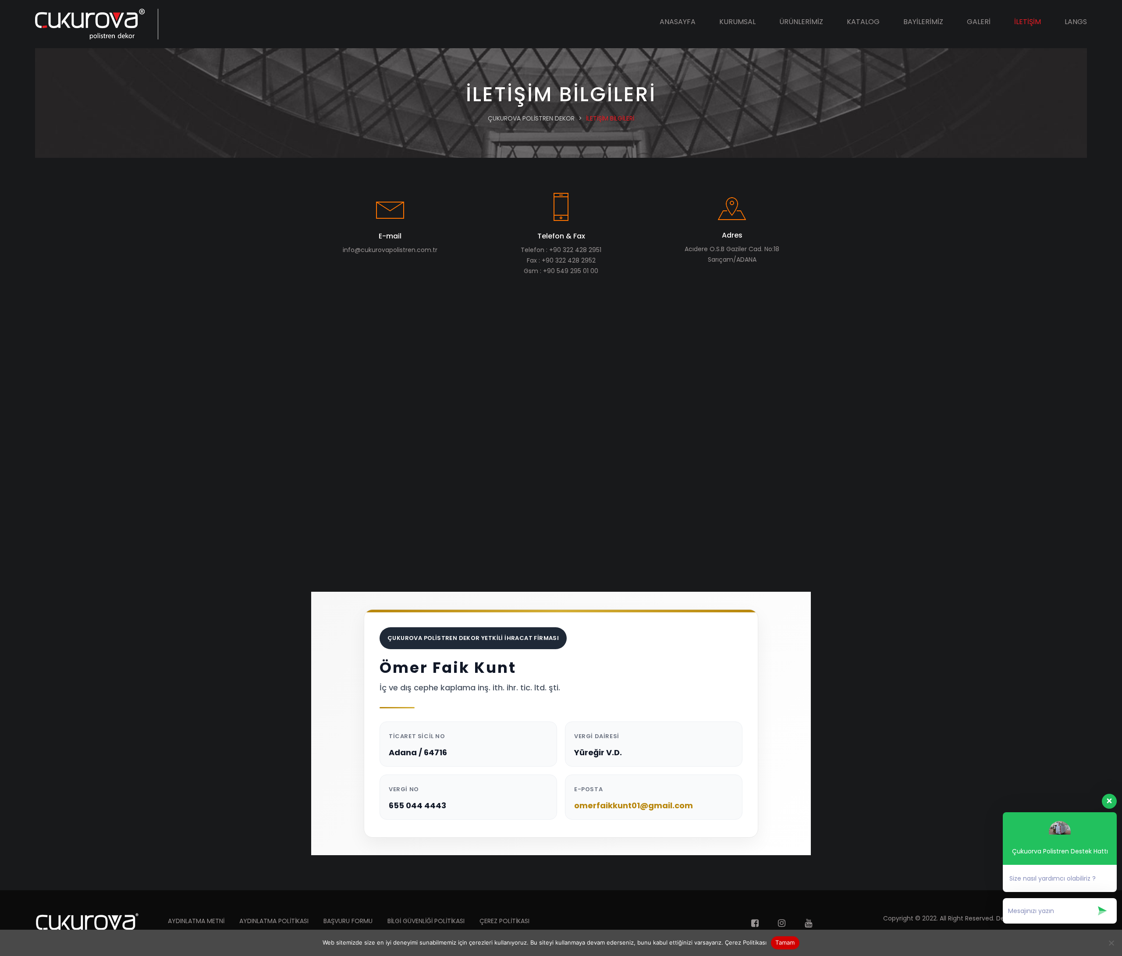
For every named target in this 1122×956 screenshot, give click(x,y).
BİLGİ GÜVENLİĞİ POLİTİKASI (426, 921)
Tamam (785, 942)
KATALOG (863, 22)
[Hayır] (1111, 942)
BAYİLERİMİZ (923, 22)
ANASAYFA (678, 22)
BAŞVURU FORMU (348, 921)
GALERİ (979, 22)
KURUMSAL (737, 22)
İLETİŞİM (1027, 22)
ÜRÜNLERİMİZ (801, 22)
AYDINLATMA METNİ (196, 921)
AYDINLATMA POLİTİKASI (274, 921)
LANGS (1076, 22)
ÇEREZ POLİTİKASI (504, 921)
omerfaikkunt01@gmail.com (633, 805)
